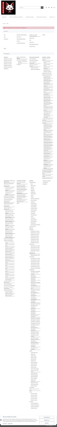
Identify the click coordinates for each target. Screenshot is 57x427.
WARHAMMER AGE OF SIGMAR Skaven (48, 155)
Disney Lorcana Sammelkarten (7, 186)
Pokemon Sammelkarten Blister (9, 245)
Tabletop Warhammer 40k (47, 74)
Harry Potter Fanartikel (33, 60)
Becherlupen (33, 185)
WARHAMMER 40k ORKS (48, 107)
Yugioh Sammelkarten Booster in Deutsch (9, 292)
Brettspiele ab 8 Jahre (35, 242)
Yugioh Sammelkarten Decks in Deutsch (9, 295)
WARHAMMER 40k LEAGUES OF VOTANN (48, 102)
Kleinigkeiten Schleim (35, 332)
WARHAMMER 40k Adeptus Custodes (47, 77)
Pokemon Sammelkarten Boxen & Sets (9, 259)
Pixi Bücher (19, 64)
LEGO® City (33, 354)
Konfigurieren (46, 420)
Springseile (33, 213)
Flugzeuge (33, 190)
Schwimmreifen (34, 209)
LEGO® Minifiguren (34, 374)
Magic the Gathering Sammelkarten (8, 208)
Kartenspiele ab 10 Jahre (35, 258)
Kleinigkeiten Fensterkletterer (34, 285)
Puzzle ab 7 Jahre (34, 399)
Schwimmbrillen (34, 205)
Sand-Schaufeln (34, 200)
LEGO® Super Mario (34, 384)
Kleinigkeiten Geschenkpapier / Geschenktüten (34, 298)
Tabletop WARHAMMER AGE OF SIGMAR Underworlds (47, 170)
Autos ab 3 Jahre (32, 226)
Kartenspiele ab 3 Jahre (35, 261)
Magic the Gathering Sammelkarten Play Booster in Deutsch (9, 232)
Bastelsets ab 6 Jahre (8, 65)
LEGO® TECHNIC (34, 385)
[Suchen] (42, 7)
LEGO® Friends (33, 367)
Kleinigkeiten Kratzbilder (35, 319)
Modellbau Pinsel (47, 69)
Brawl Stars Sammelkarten (9, 183)
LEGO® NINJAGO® (34, 376)
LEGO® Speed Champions (33, 380)
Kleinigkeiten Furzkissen (35, 289)
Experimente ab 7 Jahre (35, 249)
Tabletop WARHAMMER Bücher (46, 173)
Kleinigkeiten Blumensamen (33, 276)
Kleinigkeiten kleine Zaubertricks (34, 316)
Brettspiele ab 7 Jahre (35, 240)
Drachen (32, 187)
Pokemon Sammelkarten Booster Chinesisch (9, 248)
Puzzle (30, 391)
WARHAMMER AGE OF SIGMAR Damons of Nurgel (48, 128)
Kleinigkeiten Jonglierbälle (33, 307)
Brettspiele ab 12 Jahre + (35, 232)
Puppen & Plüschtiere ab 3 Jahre (34, 389)
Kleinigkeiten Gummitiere (35, 303)
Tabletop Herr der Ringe (46, 73)
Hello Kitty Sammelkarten (8, 203)
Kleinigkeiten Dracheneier (33, 279)
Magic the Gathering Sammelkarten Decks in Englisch (9, 228)
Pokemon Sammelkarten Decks (9, 265)
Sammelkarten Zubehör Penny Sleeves (21, 198)
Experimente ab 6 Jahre (35, 247)
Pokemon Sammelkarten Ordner (9, 242)
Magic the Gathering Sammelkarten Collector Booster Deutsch (9, 216)
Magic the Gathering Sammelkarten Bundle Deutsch (9, 212)
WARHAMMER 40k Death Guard (48, 91)
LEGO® (30, 350)
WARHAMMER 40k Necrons (47, 105)
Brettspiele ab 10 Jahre (35, 231)
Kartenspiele (31, 256)
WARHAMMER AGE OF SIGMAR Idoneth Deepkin (48, 144)
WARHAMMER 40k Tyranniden (47, 117)
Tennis (32, 216)
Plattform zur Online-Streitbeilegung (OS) (33, 35)
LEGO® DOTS (33, 360)
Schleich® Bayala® (34, 403)
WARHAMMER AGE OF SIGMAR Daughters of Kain (48, 132)
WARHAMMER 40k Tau (48, 111)
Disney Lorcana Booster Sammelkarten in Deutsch (9, 189)
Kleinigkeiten (31, 269)
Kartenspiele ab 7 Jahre (35, 264)
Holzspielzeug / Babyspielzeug (32, 253)
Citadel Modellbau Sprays (47, 65)
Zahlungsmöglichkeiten (21, 38)
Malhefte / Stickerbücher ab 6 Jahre (22, 62)
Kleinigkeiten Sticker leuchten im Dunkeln (35, 338)
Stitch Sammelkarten (8, 283)
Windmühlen (33, 222)
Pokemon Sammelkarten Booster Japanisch (9, 254)
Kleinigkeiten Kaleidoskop (33, 310)
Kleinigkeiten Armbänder (35, 271)
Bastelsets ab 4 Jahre (8, 62)
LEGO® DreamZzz (34, 362)
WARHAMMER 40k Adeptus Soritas (47, 83)
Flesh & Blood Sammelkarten (9, 197)
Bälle (32, 183)
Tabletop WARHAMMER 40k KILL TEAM (47, 119)
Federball (32, 188)
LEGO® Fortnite (34, 365)
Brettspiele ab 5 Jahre (35, 237)
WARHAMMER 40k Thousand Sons (47, 114)
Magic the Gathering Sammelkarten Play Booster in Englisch (9, 236)
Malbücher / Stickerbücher (22, 59)
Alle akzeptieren (47, 417)
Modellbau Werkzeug (47, 71)
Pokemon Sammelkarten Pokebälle (9, 273)
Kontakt (43, 34)
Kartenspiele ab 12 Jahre (35, 259)
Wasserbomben (34, 219)
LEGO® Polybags (34, 378)
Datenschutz (10, 423)
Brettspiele (31, 229)
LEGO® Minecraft (34, 373)
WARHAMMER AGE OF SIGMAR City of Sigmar (48, 125)
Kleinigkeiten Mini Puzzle (35, 323)
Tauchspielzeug (34, 214)
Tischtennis (33, 218)
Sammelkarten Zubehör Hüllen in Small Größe (21, 186)
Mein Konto (19, 36)
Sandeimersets (33, 203)
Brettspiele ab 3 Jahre (35, 234)
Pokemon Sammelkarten (8, 240)
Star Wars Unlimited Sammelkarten (7, 282)
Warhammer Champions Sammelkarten (8, 288)
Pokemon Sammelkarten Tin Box (9, 276)
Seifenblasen (33, 211)
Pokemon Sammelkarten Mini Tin (9, 270)
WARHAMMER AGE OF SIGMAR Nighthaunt (48, 147)
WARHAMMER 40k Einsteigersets (47, 94)
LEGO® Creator (33, 357)
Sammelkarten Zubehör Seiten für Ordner (21, 201)
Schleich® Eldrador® (35, 406)
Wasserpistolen (34, 221)
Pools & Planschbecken (35, 198)
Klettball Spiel (33, 193)
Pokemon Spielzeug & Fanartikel (33, 65)
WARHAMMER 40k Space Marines (48, 109)
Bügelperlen (6, 68)
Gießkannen (33, 192)
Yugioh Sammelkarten (8, 290)
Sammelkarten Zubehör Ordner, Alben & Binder (21, 195)
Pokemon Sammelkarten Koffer (9, 268)
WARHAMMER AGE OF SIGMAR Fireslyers (48, 139)
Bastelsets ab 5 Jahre (8, 63)
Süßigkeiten (45, 183)
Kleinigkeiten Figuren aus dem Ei (35, 287)
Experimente (31, 244)
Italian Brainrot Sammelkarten (7, 206)
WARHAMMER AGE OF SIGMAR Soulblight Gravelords (48, 163)
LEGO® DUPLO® (34, 363)
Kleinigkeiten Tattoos (35, 343)
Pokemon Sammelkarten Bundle (9, 262)
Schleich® (31, 401)
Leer (5, 34)
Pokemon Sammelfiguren (35, 69)
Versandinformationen (21, 43)
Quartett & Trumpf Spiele (35, 268)
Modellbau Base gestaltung (47, 68)
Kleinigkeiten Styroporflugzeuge (34, 341)
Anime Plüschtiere (32, 58)
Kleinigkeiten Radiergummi (33, 330)
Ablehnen (47, 423)
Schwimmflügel (33, 206)
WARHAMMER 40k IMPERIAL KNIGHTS (47, 99)
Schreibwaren (45, 182)
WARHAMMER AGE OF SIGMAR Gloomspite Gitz (48, 141)
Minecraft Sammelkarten (8, 238)
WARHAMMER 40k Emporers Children (47, 97)
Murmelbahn (31, 387)
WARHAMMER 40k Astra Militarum (48, 85)
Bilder (5, 48)
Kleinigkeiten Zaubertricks (33, 346)
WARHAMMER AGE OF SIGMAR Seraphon (48, 153)
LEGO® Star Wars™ (34, 382)
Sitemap (18, 40)
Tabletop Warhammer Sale (47, 178)
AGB (4, 36)
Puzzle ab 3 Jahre (34, 393)
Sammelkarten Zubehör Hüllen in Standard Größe (21, 188)
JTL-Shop (51, 425)
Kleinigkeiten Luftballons (35, 321)
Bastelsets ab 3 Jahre (8, 60)
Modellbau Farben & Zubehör (46, 59)
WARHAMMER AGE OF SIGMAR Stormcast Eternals (48, 167)
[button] (46, 7)
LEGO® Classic (33, 355)
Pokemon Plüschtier (34, 67)
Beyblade (31, 227)
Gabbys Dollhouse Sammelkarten (7, 201)
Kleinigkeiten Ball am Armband (35, 273)
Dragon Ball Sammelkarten (9, 195)
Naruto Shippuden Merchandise (32, 62)
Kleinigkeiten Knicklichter (35, 318)
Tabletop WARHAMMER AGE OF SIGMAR (47, 122)
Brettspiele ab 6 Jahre (35, 239)
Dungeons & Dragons (47, 180)
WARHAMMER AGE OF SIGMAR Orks (48, 150)
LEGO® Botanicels (34, 352)
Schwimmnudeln (34, 208)
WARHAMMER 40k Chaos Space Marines (48, 88)
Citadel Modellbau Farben (47, 62)
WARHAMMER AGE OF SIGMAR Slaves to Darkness (48, 159)
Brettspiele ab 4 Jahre (35, 235)
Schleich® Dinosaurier (35, 404)
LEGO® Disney (33, 359)
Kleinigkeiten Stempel (35, 333)
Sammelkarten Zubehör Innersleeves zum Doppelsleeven (21, 192)
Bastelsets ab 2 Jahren (8, 58)
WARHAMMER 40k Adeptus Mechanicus (47, 80)
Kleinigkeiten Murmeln (35, 324)
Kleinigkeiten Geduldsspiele (33, 295)
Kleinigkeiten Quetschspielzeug (34, 327)
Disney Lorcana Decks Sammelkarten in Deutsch (9, 193)
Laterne (32, 195)
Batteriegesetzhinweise (33, 44)
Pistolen (32, 196)
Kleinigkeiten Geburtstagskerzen (34, 292)
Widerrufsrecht (32, 46)
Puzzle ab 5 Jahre (34, 396)
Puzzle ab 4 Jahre (34, 395)
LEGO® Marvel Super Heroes (35, 371)
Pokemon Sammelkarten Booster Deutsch (9, 251)
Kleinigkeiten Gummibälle (33, 301)
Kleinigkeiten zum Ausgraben (34, 349)
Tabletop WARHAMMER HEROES (46, 176)
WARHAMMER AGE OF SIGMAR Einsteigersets (48, 136)
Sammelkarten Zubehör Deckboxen (21, 183)
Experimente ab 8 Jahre (35, 250)
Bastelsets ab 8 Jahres (8, 66)
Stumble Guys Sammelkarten (9, 285)
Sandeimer (33, 201)
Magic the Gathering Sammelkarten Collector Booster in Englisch (9, 220)
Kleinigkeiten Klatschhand (33, 313)
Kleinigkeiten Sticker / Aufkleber (35, 336)
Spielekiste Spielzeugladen (22, 34)
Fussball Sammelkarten (8, 199)
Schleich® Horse (34, 408)
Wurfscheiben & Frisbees (35, 224)
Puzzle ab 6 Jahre (34, 398)
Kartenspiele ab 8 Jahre (35, 266)
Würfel (18, 203)
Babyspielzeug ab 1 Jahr (35, 255)
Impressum (5, 423)
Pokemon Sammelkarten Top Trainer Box (9, 279)
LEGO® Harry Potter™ (35, 368)
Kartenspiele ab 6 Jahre (35, 263)
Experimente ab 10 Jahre (35, 245)
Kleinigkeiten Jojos (34, 305)
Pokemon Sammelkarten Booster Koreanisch (9, 256)
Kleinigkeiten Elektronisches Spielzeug (35, 282)
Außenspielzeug (32, 182)
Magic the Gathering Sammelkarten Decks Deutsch (9, 224)
